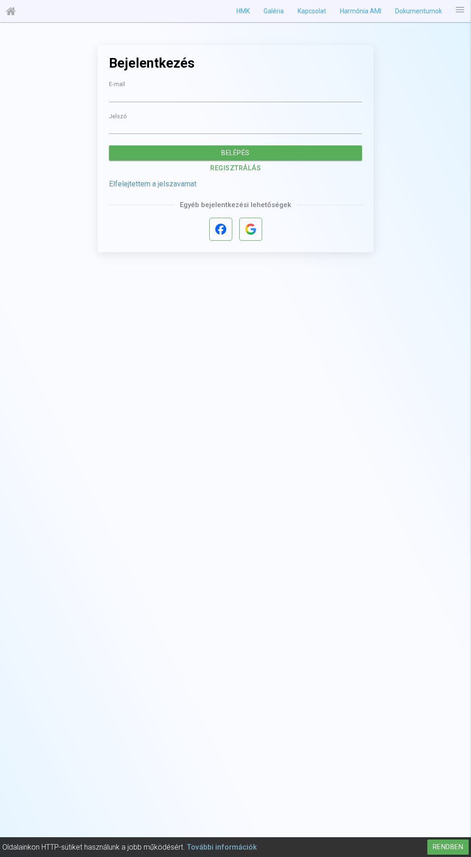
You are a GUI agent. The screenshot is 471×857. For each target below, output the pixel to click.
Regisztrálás (235, 168)
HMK (243, 11)
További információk (222, 847)
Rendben (448, 847)
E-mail (117, 84)
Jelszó (118, 117)
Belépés (235, 153)
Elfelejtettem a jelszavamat (152, 184)
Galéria (274, 11)
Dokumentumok (418, 11)
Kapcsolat (312, 11)
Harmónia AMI (360, 11)
